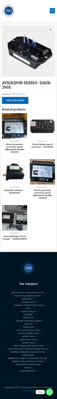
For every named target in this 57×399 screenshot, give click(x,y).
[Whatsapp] (49, 392)
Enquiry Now (15, 100)
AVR (13, 94)
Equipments (20, 94)
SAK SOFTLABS (28, 390)
